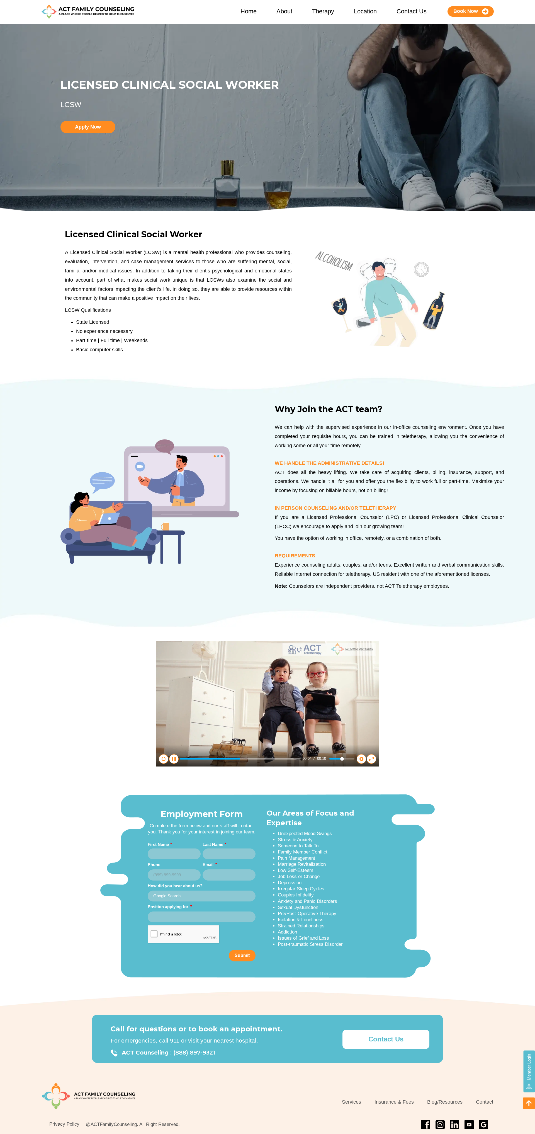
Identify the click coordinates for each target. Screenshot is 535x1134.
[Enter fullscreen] (371, 759)
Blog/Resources (445, 1101)
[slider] (240, 758)
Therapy (323, 11)
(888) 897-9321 (194, 1052)
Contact (484, 1101)
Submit (242, 955)
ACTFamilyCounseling (114, 1124)
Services (351, 1101)
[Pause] (174, 759)
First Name (158, 844)
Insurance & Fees (394, 1101)
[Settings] (361, 759)
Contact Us (412, 11)
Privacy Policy (64, 1124)
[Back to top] (529, 1103)
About (284, 11)
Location (365, 11)
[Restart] (163, 759)
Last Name (213, 844)
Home (248, 11)
